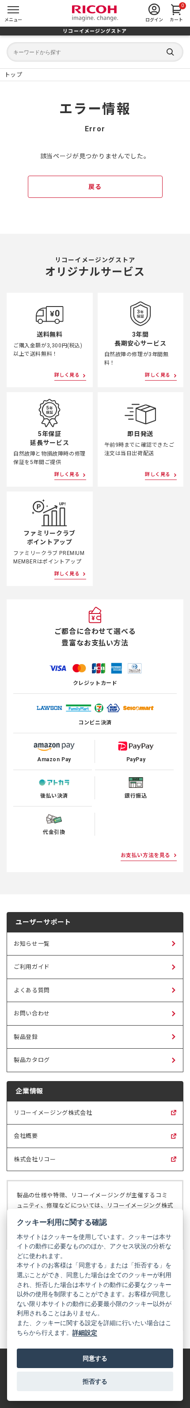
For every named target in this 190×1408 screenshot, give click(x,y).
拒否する (95, 1381)
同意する (95, 1358)
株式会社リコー (35, 1163)
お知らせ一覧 (32, 943)
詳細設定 (84, 1332)
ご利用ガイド (32, 967)
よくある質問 (32, 990)
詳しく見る (67, 375)
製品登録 (26, 1037)
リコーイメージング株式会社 (53, 1117)
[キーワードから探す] (95, 51)
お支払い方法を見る (146, 855)
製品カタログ (32, 1060)
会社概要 (26, 1140)
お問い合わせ (32, 1013)
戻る (94, 186)
